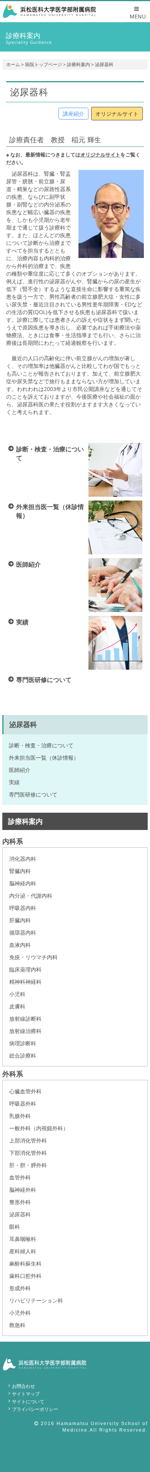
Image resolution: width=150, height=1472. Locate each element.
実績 (14, 782)
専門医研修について (33, 794)
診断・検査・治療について (41, 745)
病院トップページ (43, 64)
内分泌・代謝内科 (30, 895)
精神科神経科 (25, 981)
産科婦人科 (22, 1251)
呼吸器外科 (22, 1103)
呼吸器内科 (22, 907)
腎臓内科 (20, 871)
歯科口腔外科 (25, 1275)
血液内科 (20, 944)
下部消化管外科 (28, 1152)
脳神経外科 (22, 1189)
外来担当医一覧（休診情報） (44, 757)
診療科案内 (78, 64)
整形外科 (20, 1202)
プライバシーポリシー (35, 1409)
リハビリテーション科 (36, 1300)
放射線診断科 (25, 1018)
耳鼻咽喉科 (22, 1238)
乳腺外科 (20, 1115)
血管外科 (20, 1177)
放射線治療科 (25, 1031)
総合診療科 (22, 1055)
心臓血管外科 (25, 1091)
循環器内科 (22, 932)
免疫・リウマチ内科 (33, 957)
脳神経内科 (22, 883)
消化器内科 (22, 858)
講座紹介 (73, 113)
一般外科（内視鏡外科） (38, 1128)
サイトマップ (26, 1393)
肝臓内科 (20, 920)
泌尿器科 (20, 1214)
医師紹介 (19, 769)
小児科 (17, 994)
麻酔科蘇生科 (25, 1263)
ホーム (13, 64)
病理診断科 (22, 1043)
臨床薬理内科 (25, 969)
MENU (138, 16)
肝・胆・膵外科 (28, 1165)
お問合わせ (23, 1386)
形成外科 (20, 1288)
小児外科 (20, 1312)
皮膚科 (17, 1006)
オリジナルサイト (116, 113)
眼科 (14, 1226)
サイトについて (28, 1401)
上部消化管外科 (28, 1140)
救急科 (17, 1325)
